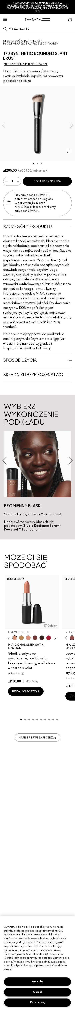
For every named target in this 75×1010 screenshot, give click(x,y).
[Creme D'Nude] (14, 637)
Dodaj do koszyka (47, 181)
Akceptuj (37, 981)
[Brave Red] (48, 637)
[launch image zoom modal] (68, 151)
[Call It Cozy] (21, 637)
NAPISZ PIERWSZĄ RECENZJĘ (37, 737)
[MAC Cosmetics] (37, 19)
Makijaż (34, 41)
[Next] (54, 638)
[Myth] (28, 637)
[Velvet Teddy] (72, 637)
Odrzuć (37, 992)
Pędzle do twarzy (45, 44)
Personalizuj (37, 1002)
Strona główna (15, 41)
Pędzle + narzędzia (16, 44)
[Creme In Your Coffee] (35, 637)
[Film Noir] (41, 637)
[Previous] (9, 638)
